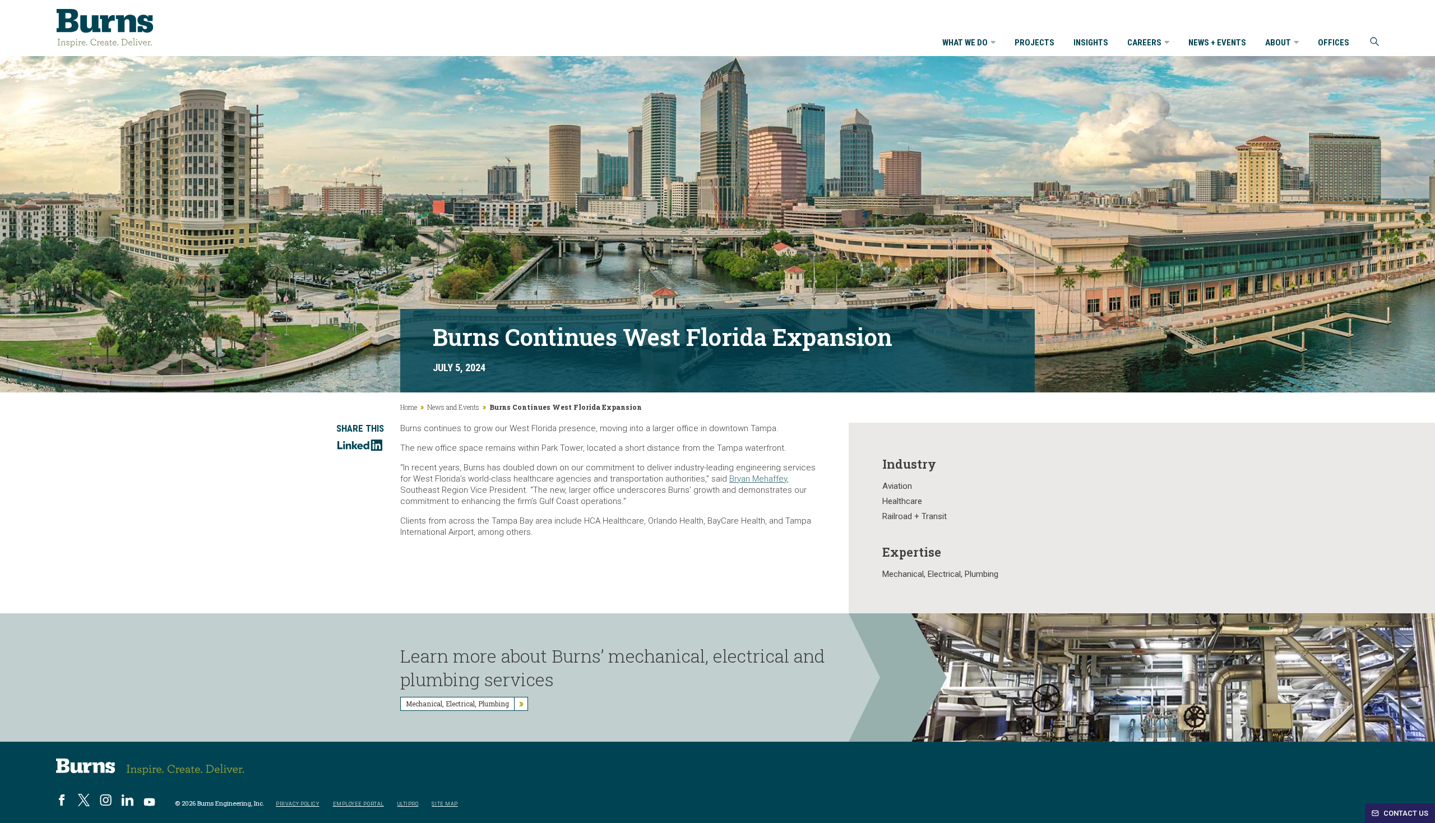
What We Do (965, 43)
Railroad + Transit (914, 516)
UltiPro (408, 804)
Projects (1034, 43)
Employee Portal (358, 804)
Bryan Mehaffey (758, 479)
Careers (1144, 43)
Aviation (897, 486)
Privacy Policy (298, 804)
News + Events (1217, 43)
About (1278, 43)
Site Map (444, 804)
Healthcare (902, 501)
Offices (1333, 43)
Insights (1090, 43)
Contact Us (1405, 813)
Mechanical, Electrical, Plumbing (940, 574)
